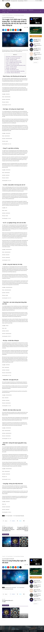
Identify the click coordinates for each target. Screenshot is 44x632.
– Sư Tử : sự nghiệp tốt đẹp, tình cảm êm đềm (13, 62)
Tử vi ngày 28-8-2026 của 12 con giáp (15, 545)
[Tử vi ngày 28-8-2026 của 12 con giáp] (15, 542)
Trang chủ (3, 15)
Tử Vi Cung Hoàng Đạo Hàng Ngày (18, 15)
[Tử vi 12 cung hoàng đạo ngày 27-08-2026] (24, 542)
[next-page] (4, 548)
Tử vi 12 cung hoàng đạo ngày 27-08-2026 (23, 545)
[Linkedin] (13, 30)
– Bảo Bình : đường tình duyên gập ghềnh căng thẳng (14, 71)
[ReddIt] (15, 30)
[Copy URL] (20, 30)
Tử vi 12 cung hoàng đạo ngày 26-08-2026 (37, 59)
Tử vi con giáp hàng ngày (15, 544)
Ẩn (16, 54)
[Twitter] (38, 0)
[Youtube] (41, 0)
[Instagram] (37, 0)
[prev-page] (2, 548)
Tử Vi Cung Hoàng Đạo (9, 15)
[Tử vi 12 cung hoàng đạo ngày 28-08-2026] (6, 542)
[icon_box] (26, 1)
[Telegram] (18, 30)
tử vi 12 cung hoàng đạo (8, 515)
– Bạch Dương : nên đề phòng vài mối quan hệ (13, 56)
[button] (41, 11)
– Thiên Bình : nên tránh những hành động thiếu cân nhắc (15, 65)
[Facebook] (35, 0)
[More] (24, 521)
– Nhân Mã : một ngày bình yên (10, 68)
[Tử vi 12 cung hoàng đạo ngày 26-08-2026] (31, 58)
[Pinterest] (8, 30)
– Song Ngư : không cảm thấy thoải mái (12, 72)
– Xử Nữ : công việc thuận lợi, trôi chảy (12, 63)
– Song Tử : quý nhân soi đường (11, 59)
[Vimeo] (39, 0)
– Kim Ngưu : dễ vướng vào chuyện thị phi (12, 58)
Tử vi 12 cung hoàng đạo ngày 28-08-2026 (6, 545)
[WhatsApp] (11, 30)
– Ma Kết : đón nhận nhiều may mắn (12, 69)
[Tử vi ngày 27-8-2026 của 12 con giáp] (31, 54)
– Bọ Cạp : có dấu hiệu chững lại (11, 66)
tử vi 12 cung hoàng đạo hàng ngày (18, 515)
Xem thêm (35, 62)
